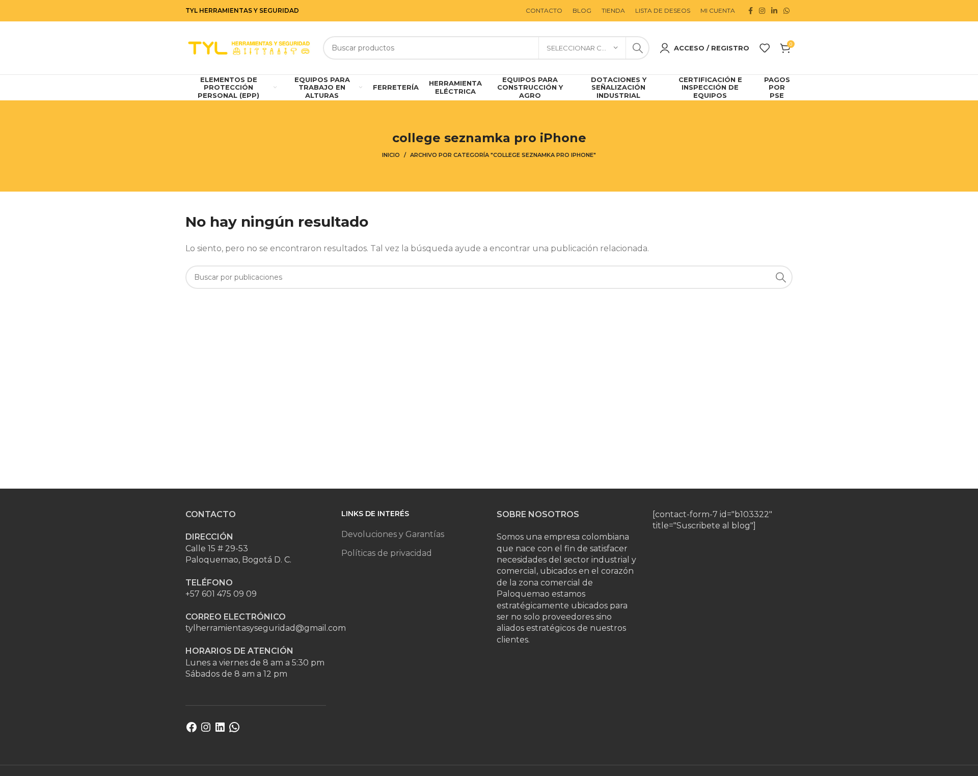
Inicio (391, 154)
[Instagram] (206, 730)
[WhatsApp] (234, 730)
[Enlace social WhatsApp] (786, 10)
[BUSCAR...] (637, 48)
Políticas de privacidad (386, 553)
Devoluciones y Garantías (392, 534)
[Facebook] (191, 730)
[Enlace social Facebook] (750, 10)
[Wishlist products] (764, 48)
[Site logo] (249, 47)
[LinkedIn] (220, 730)
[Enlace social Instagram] (762, 10)
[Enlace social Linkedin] (774, 10)
